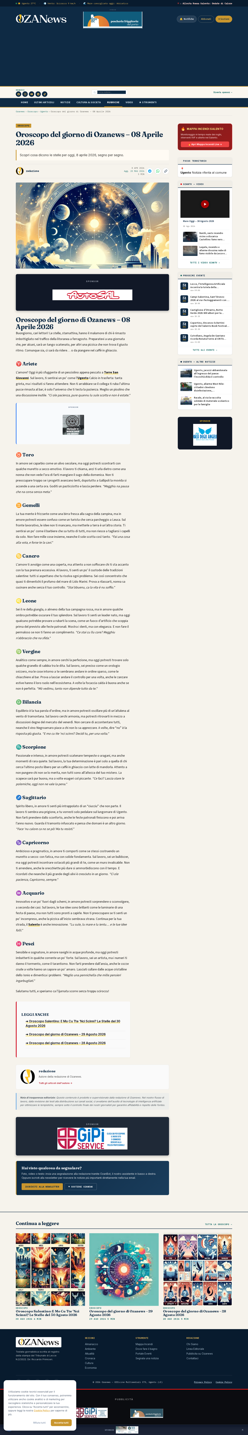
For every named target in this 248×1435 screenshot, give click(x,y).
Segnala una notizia (147, 1358)
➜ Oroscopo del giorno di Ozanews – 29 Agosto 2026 (66, 1034)
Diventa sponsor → (223, 92)
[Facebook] (18, 94)
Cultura (89, 1363)
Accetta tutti (61, 1422)
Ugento (44, 111)
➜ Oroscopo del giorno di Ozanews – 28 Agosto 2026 (66, 1043)
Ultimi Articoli (44, 102)
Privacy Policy (203, 1382)
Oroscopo (32, 111)
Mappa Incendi (144, 1344)
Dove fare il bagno (146, 1348)
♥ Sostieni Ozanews (80, 1186)
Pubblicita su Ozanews (199, 1353)
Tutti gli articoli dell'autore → (55, 1083)
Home (24, 102)
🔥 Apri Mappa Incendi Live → (205, 144)
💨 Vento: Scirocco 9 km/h (60, 3)
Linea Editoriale (195, 1348)
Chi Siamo (192, 1344)
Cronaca (90, 1358)
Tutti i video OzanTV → (205, 262)
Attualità (89, 1353)
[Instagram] (25, 94)
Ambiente (90, 1348)
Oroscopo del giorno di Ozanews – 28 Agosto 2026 (194, 1313)
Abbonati (206, 19)
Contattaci (192, 1358)
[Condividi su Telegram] (150, 171)
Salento (34, 924)
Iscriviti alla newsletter (42, 1186)
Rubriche (113, 102)
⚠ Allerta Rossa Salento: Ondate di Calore (206, 3)
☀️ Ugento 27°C (27, 3)
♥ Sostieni (223, 19)
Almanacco (91, 1344)
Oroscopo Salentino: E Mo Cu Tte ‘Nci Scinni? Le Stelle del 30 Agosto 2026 (47, 1313)
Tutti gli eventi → (205, 350)
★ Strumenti (148, 102)
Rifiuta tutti (39, 1422)
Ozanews (20, 111)
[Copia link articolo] (165, 171)
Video (129, 102)
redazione (32, 171)
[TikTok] (44, 94)
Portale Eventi (144, 1353)
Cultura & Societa (88, 102)
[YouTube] (31, 94)
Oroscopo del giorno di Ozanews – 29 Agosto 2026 (121, 1313)
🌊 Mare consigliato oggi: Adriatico (105, 3)
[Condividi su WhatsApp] (158, 171)
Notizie (65, 102)
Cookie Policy (224, 1382)
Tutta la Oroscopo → (218, 1224)
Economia (91, 1367)
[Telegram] (38, 94)
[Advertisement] (124, 58)
